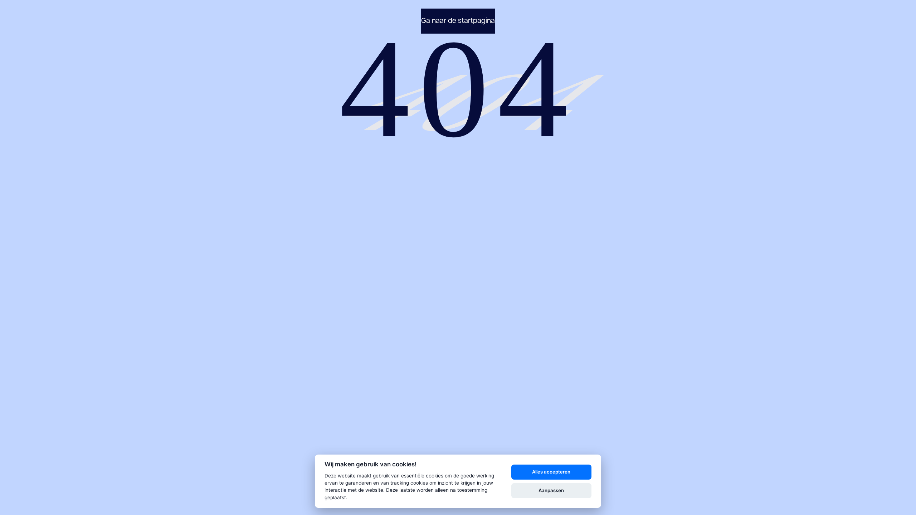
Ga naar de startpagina (458, 21)
